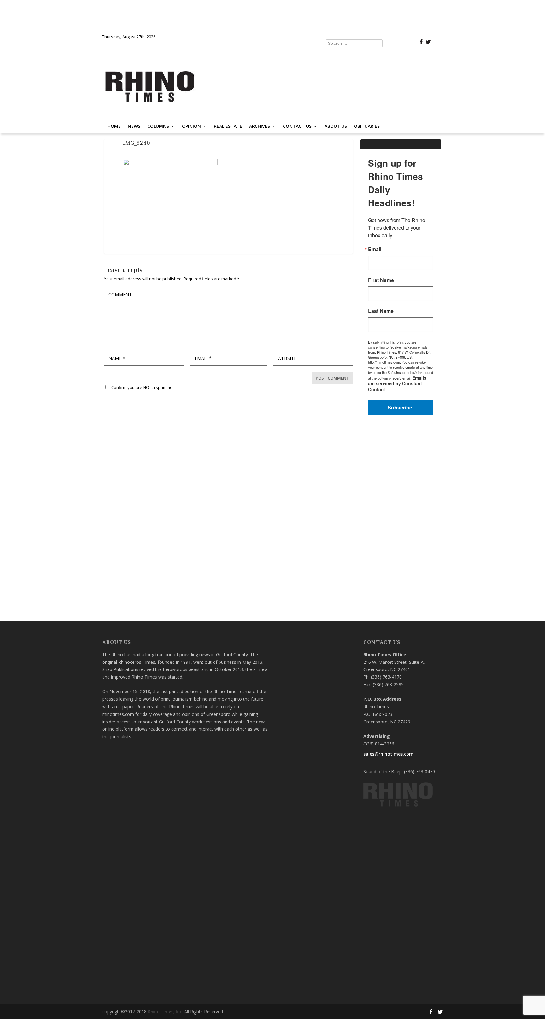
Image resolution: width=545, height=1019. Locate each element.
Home (114, 126)
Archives (259, 126)
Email (374, 249)
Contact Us (297, 126)
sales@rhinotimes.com (388, 754)
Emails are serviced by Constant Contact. (397, 383)
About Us (336, 126)
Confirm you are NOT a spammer (142, 387)
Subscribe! (401, 407)
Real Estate (228, 126)
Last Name (381, 311)
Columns (158, 126)
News (134, 126)
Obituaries (367, 126)
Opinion (191, 126)
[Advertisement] (400, 521)
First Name (381, 280)
